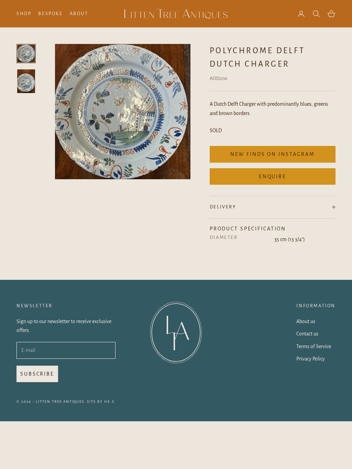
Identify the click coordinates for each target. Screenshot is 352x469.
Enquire (272, 176)
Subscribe (37, 374)
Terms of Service (313, 346)
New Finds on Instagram (272, 154)
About (79, 13)
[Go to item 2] (26, 81)
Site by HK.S (100, 401)
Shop (23, 13)
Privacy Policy (310, 359)
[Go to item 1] (26, 53)
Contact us (307, 333)
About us (305, 321)
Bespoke (50, 13)
